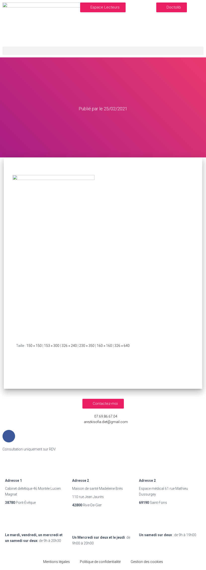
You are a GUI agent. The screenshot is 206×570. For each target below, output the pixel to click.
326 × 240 (69, 346)
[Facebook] (9, 436)
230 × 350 (86, 346)
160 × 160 (104, 346)
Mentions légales (56, 562)
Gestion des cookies (147, 562)
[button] (103, 7)
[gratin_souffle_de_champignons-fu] (53, 255)
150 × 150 (34, 346)
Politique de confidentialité (100, 562)
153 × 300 (51, 346)
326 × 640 (122, 346)
